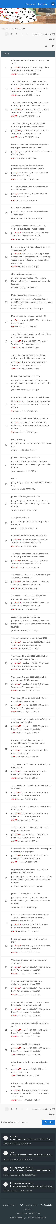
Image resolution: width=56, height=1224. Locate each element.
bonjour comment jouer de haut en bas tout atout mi (31, 1154)
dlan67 (18, 67)
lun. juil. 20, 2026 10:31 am (21, 1159)
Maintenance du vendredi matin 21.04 (28, 316)
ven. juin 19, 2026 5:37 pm (25, 1175)
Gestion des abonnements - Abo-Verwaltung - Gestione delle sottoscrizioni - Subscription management (31, 259)
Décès (14, 478)
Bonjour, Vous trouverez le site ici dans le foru (30, 1139)
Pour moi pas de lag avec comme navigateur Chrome (31, 1170)
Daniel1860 (19, 299)
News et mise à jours (20, 175)
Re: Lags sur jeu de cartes (21, 1167)
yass (12, 1152)
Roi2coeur (19, 211)
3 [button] (16, 34)
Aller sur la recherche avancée (13, 28)
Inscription (42, 4)
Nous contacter (32, 1205)
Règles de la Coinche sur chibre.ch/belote (30, 397)
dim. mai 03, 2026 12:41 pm (21, 1190)
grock (17, 380)
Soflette (6, 1159)
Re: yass (13, 1136)
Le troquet (20, 214)
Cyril (17, 151)
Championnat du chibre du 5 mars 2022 (29, 638)
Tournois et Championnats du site (26, 70)
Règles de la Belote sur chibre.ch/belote (29, 418)
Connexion (30, 4)
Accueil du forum (10, 1205)
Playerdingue (8, 1175)
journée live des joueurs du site (25, 376)
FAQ (21, 1205)
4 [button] (21, 34)
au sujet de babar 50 (20, 517)
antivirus (18, 521)
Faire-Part (15, 524)
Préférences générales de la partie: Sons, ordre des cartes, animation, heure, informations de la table (30, 917)
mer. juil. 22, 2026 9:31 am (20, 1143)
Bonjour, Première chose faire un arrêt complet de (31, 1186)
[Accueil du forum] (3, 3)
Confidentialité (47, 1205)
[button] (27, 34)
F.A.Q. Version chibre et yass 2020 (25, 729)
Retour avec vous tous (21, 207)
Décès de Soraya (19, 439)
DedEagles (19, 876)
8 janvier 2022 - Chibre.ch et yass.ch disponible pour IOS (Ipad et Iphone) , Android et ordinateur (28, 743)
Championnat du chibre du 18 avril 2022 (29, 535)
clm (16, 278)
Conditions (28, 1209)
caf (16, 443)
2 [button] (11, 34)
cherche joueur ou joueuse (23, 274)
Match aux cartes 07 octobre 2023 (26, 295)
